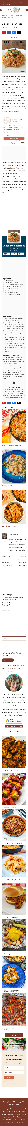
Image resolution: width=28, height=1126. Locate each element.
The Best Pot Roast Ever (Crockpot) (21, 561)
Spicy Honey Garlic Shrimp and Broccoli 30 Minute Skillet (12, 990)
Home (3, 15)
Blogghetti (21, 697)
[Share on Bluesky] (14, 32)
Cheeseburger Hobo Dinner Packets (13, 954)
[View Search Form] (26, 10)
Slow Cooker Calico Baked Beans (13, 843)
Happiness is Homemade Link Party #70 (7, 561)
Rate (21, 254)
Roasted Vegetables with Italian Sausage (12, 1028)
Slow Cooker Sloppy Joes (11, 917)
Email (4, 647)
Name (4, 638)
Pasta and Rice (19, 15)
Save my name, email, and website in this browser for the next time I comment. (14, 653)
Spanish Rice (14, 168)
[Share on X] (19, 32)
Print (7, 254)
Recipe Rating (6, 603)
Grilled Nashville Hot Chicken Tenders (14, 770)
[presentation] (14, 752)
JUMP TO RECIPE (15, 37)
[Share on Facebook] (9, 32)
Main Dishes (9, 15)
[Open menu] (1, 10)
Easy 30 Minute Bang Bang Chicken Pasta (13, 880)
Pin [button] (15, 254)
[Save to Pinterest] (4, 32)
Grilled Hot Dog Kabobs (10, 807)
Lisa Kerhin (6, 28)
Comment (6, 611)
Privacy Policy (14, 1105)
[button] (11, 248)
